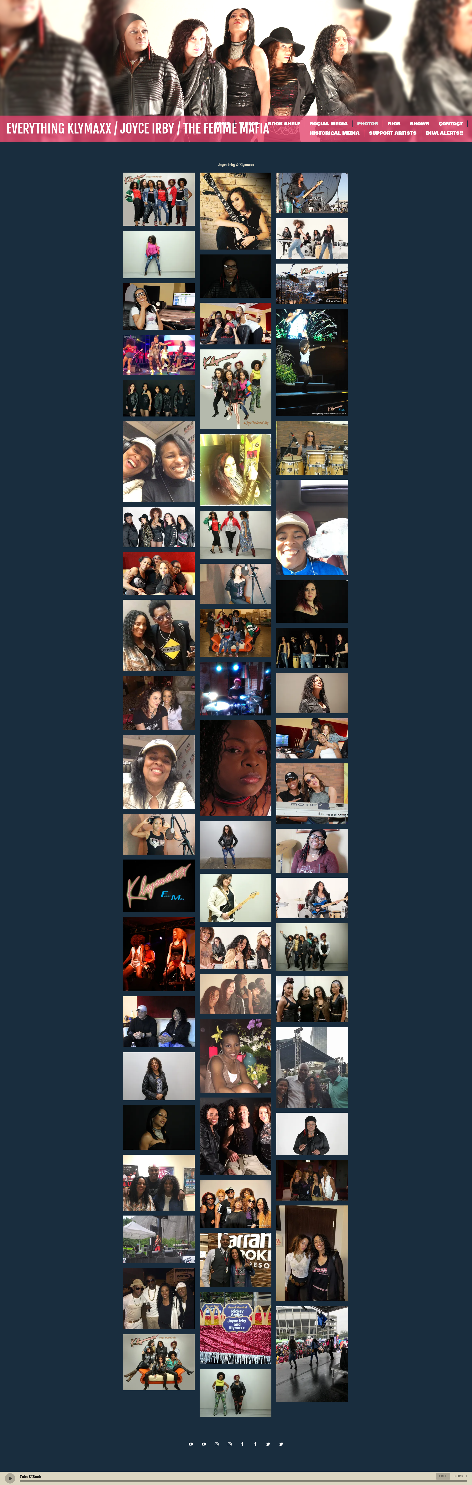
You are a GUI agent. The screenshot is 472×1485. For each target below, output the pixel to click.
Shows (419, 123)
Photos (367, 123)
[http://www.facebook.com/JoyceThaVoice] (255, 1444)
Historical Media (334, 133)
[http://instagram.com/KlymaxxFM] (217, 1444)
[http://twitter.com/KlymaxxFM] (268, 1444)
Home (222, 123)
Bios (394, 123)
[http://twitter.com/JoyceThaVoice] (281, 1444)
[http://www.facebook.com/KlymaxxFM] (242, 1444)
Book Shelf (284, 123)
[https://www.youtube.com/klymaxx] (191, 1444)
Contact (451, 123)
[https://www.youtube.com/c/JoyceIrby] (204, 1444)
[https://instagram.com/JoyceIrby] (230, 1444)
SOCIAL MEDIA (329, 123)
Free (443, 1476)
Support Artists (392, 133)
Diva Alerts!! (444, 133)
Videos (248, 123)
